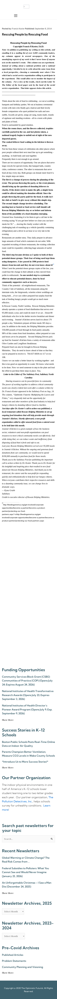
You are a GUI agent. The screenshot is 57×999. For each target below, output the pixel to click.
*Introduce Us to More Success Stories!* (25, 761)
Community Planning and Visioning (22, 967)
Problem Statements (14, 960)
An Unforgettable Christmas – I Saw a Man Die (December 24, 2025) (26, 884)
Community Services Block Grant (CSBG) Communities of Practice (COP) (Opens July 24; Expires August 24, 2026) (27, 680)
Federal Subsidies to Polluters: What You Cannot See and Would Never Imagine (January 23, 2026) (25, 872)
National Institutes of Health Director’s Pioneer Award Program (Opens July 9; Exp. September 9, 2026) (27, 709)
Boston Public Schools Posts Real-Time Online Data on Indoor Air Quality (28, 743)
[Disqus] (28, 558)
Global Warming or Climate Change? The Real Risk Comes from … (26, 859)
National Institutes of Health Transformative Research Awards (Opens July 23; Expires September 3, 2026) (28, 695)
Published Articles (12, 954)
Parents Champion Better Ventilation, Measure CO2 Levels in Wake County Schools (28, 753)
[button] (15, 15)
